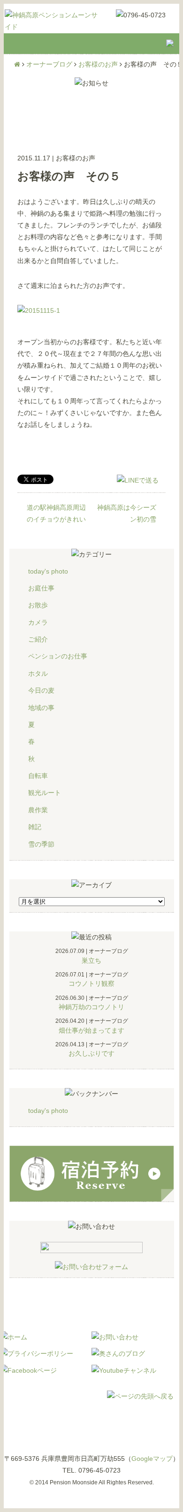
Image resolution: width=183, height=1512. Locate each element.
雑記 (34, 827)
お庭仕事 (41, 588)
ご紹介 (38, 639)
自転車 (38, 775)
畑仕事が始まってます (91, 1030)
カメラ (38, 622)
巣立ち (91, 960)
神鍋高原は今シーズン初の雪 (126, 513)
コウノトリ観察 (91, 983)
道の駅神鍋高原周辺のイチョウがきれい (56, 513)
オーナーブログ (49, 64)
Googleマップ (152, 1458)
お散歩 (38, 605)
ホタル (38, 673)
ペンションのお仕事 (57, 656)
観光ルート (44, 792)
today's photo (48, 571)
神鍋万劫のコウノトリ (91, 1007)
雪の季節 (41, 844)
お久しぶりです (91, 1053)
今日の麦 (41, 690)
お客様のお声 (98, 64)
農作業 (38, 810)
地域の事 (41, 707)
